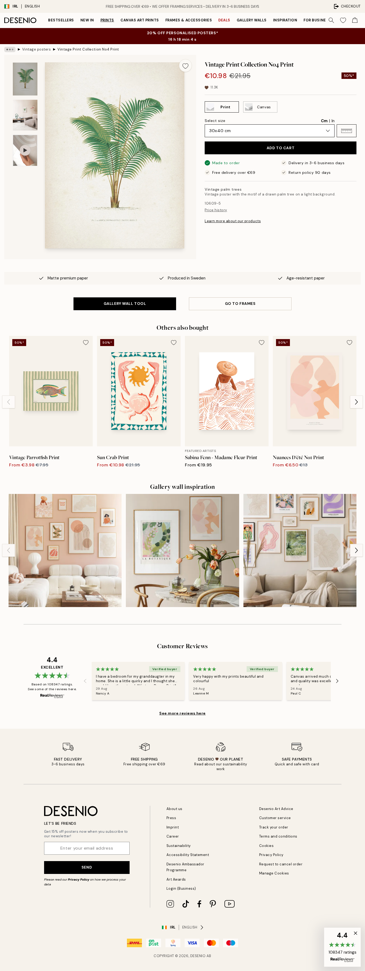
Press (171, 818)
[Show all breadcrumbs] (9, 49)
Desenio (198, 956)
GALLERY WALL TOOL (125, 303)
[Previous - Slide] (8, 402)
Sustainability (178, 845)
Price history (216, 210)
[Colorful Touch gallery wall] (182, 550)
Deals (224, 20)
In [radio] (333, 121)
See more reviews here (182, 713)
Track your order (273, 827)
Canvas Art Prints (140, 20)
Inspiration (285, 20)
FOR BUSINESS (317, 20)
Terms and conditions (278, 836)
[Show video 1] (25, 150)
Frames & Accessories (188, 20)
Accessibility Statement (187, 855)
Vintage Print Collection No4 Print (88, 49)
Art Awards (176, 879)
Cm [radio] (324, 121)
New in (87, 20)
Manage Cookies (274, 873)
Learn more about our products (233, 221)
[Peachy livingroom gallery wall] (65, 550)
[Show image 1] (25, 79)
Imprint (172, 827)
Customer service (275, 818)
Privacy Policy (78, 879)
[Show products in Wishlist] (343, 20)
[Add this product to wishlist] (185, 65)
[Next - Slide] (356, 402)
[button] (346, 130)
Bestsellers (61, 20)
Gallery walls (252, 20)
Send (86, 867)
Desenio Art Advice (276, 809)
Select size (215, 120)
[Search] (331, 20)
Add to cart (280, 147)
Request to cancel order (281, 864)
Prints (107, 20)
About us (174, 809)
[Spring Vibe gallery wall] (299, 550)
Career (172, 836)
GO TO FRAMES (240, 303)
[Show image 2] (25, 115)
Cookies (266, 845)
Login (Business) (181, 888)
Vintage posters (36, 49)
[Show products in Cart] (355, 20)
